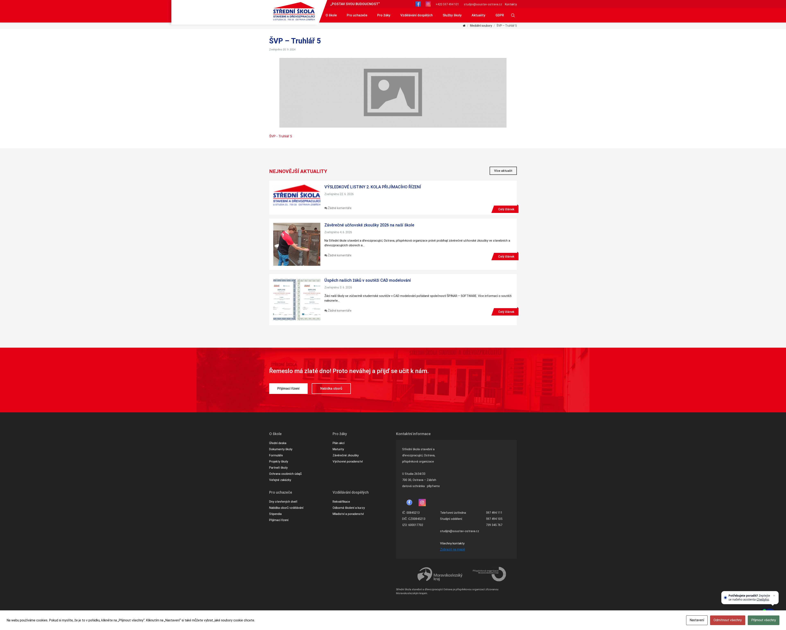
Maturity (338, 449)
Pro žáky (383, 15)
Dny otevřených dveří (283, 501)
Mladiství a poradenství (348, 514)
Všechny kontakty (452, 543)
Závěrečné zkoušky (346, 455)
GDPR (500, 15)
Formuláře (276, 455)
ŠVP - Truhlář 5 (280, 136)
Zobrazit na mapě (452, 549)
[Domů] (464, 25)
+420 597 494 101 (447, 4)
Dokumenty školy (280, 449)
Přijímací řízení (288, 388)
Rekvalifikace (341, 501)
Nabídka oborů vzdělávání (286, 508)
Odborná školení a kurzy (349, 508)
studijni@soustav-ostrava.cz (483, 4)
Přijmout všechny (763, 620)
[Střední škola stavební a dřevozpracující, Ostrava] (294, 11)
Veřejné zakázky (280, 480)
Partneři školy (278, 467)
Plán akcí (338, 443)
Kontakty (511, 4)
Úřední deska (277, 443)
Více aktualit (503, 171)
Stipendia (275, 514)
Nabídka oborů (331, 388)
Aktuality (478, 15)
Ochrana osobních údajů (285, 474)
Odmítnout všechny (728, 620)
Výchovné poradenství (348, 461)
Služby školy (452, 15)
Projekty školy (278, 461)
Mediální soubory (481, 25)
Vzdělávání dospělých (416, 15)
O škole (331, 15)
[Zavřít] (774, 595)
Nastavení (697, 620)
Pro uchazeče (357, 15)
